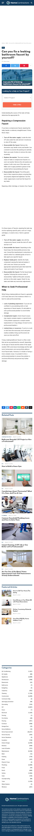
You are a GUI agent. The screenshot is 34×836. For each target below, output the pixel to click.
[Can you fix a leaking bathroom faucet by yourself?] (17, 85)
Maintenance (5, 751)
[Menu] (3, 3)
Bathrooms (5, 685)
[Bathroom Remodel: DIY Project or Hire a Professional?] (17, 426)
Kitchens (4, 745)
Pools (3, 767)
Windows (4, 787)
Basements (5, 682)
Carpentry (4, 690)
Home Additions (6, 729)
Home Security (6, 734)
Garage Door (5, 726)
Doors (3, 710)
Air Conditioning (6, 671)
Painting (4, 756)
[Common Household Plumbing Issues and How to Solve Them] (17, 504)
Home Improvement (7, 732)
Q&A (7, 43)
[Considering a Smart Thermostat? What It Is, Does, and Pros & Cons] (17, 478)
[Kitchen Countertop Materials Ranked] (6, 611)
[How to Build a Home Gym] (17, 453)
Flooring (4, 721)
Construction (5, 696)
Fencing (4, 715)
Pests (3, 759)
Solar (3, 776)
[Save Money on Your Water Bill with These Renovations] (6, 602)
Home (3, 43)
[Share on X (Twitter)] (15, 65)
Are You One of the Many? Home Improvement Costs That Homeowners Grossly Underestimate (16, 573)
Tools (3, 781)
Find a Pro (17, 105)
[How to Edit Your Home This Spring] (6, 593)
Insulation (4, 740)
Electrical (4, 712)
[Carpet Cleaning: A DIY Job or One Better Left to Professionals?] (17, 531)
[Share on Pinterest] (24, 65)
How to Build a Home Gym (12, 466)
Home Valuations (6, 737)
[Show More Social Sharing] (30, 65)
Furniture (4, 723)
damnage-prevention (7, 701)
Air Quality (4, 674)
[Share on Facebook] (6, 65)
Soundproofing (6, 778)
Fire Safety (5, 718)
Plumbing (4, 765)
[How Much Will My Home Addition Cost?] (6, 621)
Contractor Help (6, 699)
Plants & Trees (6, 762)
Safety (3, 773)
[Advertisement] (17, 24)
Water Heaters (6, 784)
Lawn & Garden (6, 748)
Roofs (3, 770)
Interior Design (6, 743)
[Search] (31, 3)
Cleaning (4, 693)
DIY (3, 47)
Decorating (5, 704)
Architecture (5, 679)
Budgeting (4, 688)
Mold (3, 754)
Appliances (5, 677)
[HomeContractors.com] (18, 2)
